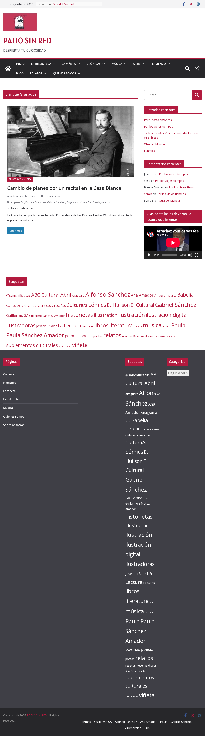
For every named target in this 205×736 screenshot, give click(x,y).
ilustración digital (167, 314)
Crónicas (94, 64)
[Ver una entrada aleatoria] (197, 68)
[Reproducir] (149, 255)
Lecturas (87, 326)
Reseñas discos (143, 336)
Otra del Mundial (63, 4)
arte (173, 295)
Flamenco (158, 64)
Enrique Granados (35, 202)
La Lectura (69, 325)
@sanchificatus (18, 295)
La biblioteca (41, 64)
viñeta (80, 345)
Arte (136, 64)
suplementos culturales (32, 345)
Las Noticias (11, 399)
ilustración (131, 314)
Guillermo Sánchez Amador (47, 316)
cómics (97, 304)
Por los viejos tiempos (158, 126)
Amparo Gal (17, 202)
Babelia (185, 294)
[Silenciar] (190, 255)
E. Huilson (118, 304)
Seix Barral (160, 336)
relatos (105, 202)
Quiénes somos (64, 73)
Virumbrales (65, 346)
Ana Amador (142, 295)
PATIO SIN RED (27, 40)
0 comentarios (52, 196)
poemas (72, 335)
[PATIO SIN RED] (8, 68)
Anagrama (162, 295)
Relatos (36, 73)
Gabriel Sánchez (56, 202)
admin (148, 194)
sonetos (171, 336)
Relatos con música (20, 179)
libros (101, 325)
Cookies (8, 374)
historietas (79, 314)
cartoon (13, 305)
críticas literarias (31, 305)
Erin (147, 728)
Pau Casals (94, 202)
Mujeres (137, 326)
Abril (65, 294)
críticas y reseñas (53, 305)
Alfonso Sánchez (107, 294)
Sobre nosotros (13, 425)
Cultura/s (77, 305)
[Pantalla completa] (197, 255)
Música (117, 64)
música (83, 202)
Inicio (20, 64)
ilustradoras (20, 325)
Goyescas (72, 202)
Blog (20, 73)
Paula (178, 325)
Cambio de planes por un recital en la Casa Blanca (64, 188)
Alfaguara (78, 295)
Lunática (149, 151)
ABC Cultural (45, 294)
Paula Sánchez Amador (35, 335)
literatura (121, 325)
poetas (97, 336)
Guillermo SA (17, 315)
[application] (173, 242)
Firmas (86, 722)
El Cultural (142, 304)
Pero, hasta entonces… (159, 120)
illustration (105, 315)
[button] (53, 64)
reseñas (127, 336)
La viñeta (69, 64)
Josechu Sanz (46, 326)
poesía (86, 335)
